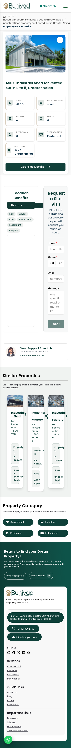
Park (11, 213)
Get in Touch (38, 575)
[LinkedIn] (23, 653)
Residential (13, 674)
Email (51, 273)
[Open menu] (64, 6)
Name (52, 243)
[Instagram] (8, 653)
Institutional (13, 678)
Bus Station (25, 219)
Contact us (13, 704)
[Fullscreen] (60, 40)
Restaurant (15, 224)
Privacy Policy (14, 726)
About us (12, 692)
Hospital (13, 230)
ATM (11, 219)
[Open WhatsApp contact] (8, 740)
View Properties (15, 575)
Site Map (11, 722)
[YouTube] (28, 653)
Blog (9, 696)
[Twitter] (18, 653)
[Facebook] (13, 653)
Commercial (14, 666)
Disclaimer (12, 718)
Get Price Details (32, 167)
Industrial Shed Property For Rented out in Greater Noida (36, 23)
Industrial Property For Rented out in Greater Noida (33, 19)
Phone (52, 257)
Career (10, 700)
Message (53, 288)
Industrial (12, 670)
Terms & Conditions (17, 730)
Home (10, 16)
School (22, 213)
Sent (56, 324)
